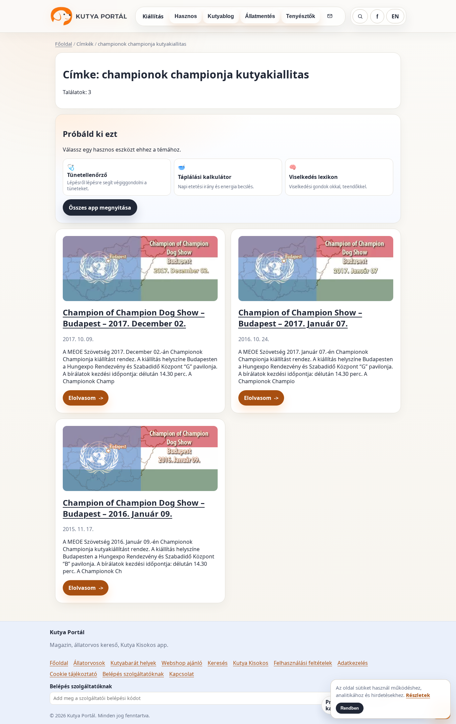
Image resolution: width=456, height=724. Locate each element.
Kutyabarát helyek (133, 663)
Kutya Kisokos (250, 663)
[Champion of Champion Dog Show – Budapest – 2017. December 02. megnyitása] (140, 271)
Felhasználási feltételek (303, 663)
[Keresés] (360, 16)
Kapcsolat (181, 674)
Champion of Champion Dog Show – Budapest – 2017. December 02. (134, 318)
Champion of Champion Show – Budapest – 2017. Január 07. (300, 318)
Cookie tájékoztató (73, 674)
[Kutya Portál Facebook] (377, 16)
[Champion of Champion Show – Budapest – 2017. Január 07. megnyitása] (315, 271)
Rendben (349, 708)
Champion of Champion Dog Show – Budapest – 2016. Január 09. (134, 508)
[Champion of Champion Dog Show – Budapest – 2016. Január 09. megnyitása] (140, 461)
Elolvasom (82, 398)
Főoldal (63, 43)
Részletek (418, 695)
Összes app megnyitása (100, 207)
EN (395, 16)
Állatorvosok (89, 663)
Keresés (218, 663)
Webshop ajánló (182, 663)
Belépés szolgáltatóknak (133, 674)
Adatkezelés (352, 663)
